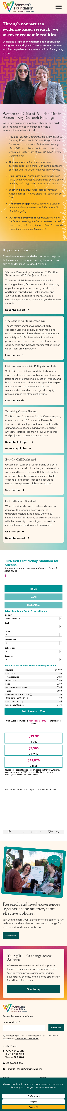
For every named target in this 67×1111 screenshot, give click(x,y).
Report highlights (16, 448)
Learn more (12, 355)
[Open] (58, 7)
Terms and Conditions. (26, 1038)
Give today (33, 989)
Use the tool (12, 489)
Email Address (11, 1022)
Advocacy (10, 935)
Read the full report (17, 442)
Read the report (15, 309)
